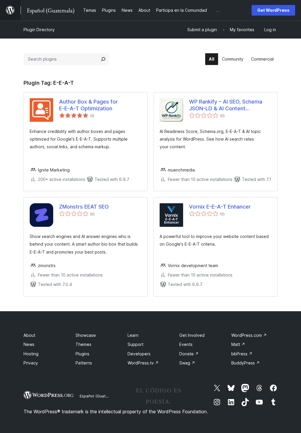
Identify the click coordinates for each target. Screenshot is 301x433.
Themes (83, 344)
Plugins (82, 353)
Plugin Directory (39, 29)
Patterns (84, 362)
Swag (187, 362)
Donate (189, 353)
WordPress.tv (143, 362)
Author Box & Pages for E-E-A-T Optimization (88, 105)
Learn (133, 335)
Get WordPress (273, 10)
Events (186, 344)
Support (135, 344)
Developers (139, 353)
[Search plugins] (103, 59)
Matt (238, 344)
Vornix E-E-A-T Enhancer (220, 207)
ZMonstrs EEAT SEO (84, 207)
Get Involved (192, 335)
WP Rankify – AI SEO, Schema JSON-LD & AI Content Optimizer (225, 105)
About (29, 335)
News (29, 344)
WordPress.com (249, 335)
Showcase (86, 335)
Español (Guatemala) (99, 396)
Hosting (31, 353)
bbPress (241, 353)
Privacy (31, 362)
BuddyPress (245, 362)
